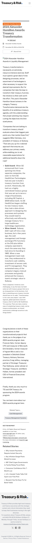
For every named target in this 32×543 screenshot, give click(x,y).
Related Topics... (15, 410)
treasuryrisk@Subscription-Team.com (15, 524)
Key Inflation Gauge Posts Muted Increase (14, 458)
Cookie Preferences (23, 538)
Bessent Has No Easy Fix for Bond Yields (15, 481)
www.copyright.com (9, 433)
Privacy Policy (12, 538)
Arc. (13, 536)
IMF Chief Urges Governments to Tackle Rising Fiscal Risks (16, 463)
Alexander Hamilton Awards (11, 24)
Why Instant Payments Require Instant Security (13, 452)
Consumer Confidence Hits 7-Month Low (15, 469)
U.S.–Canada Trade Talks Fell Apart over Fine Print (15, 475)
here (22, 403)
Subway (20, 228)
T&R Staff (13, 40)
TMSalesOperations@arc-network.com (15, 438)
